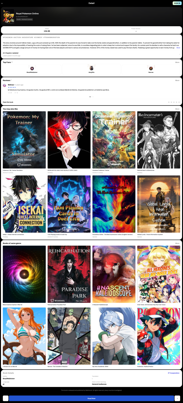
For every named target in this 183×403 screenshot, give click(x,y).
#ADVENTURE (27, 37)
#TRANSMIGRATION (51, 37)
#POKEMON (8, 37)
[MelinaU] (4, 85)
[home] (2, 3)
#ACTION (17, 37)
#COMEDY (38, 37)
